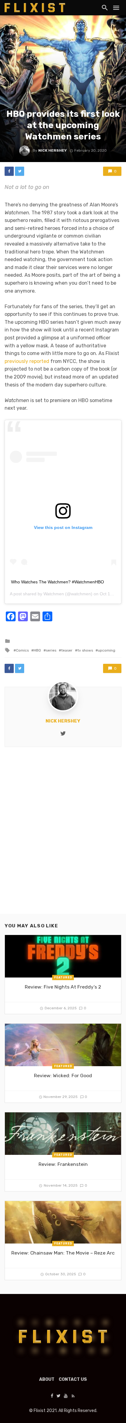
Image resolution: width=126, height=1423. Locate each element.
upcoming (106, 650)
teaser (66, 650)
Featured (63, 977)
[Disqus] (63, 835)
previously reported (27, 361)
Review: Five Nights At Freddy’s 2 (63, 987)
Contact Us (73, 1379)
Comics (22, 650)
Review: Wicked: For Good (63, 1075)
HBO (37, 650)
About (46, 1379)
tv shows (85, 650)
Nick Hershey (52, 150)
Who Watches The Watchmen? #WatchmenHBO (57, 581)
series (51, 650)
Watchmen (53, 593)
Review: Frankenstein (63, 1164)
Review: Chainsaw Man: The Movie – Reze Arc (63, 1253)
